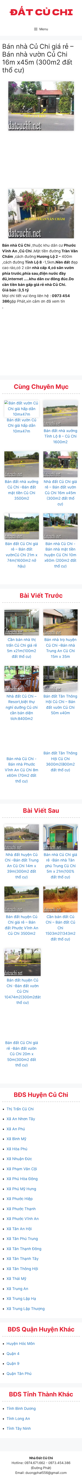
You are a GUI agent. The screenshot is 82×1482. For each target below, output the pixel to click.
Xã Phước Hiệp (20, 1199)
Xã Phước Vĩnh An (23, 1218)
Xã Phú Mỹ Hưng (21, 1189)
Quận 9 (13, 1363)
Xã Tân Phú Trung (22, 1238)
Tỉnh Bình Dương (21, 1408)
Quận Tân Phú (19, 1373)
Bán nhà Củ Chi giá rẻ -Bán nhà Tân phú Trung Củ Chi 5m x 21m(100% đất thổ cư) (60, 865)
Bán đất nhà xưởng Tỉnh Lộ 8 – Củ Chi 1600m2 (60, 436)
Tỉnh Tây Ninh (19, 1428)
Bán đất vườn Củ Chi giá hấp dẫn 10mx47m (21, 425)
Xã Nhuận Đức (19, 1159)
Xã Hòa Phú (17, 1149)
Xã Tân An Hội (19, 1229)
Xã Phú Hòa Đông (22, 1179)
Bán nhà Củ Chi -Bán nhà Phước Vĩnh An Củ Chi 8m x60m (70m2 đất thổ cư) (21, 770)
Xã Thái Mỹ (16, 1278)
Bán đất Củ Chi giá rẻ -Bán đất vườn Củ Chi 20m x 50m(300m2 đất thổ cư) (21, 1054)
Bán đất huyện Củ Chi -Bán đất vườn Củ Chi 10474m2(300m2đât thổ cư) (22, 991)
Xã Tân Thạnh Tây (22, 1258)
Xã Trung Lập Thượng (26, 1308)
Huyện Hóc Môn (21, 1343)
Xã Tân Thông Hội (22, 1269)
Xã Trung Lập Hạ (21, 1298)
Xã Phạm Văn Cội (22, 1169)
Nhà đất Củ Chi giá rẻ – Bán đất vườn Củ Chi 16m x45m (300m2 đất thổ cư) (60, 492)
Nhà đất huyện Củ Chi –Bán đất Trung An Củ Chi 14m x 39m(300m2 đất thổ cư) (21, 865)
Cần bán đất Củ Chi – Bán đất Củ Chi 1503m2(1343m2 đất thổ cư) (60, 928)
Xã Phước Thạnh (21, 1209)
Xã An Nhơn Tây (21, 1119)
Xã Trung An (17, 1288)
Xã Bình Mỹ (16, 1139)
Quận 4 (13, 1353)
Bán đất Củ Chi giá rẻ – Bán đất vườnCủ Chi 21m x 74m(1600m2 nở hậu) (21, 555)
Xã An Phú (16, 1129)
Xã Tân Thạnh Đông (24, 1249)
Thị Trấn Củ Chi (20, 1109)
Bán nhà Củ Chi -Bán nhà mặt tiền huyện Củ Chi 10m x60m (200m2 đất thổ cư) (60, 555)
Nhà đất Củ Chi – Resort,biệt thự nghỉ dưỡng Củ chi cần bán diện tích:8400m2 (22, 707)
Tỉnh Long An (18, 1418)
